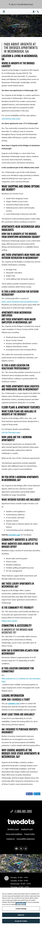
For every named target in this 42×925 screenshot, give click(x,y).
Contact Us (10, 839)
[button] (21, 4)
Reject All (21, 915)
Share (30, 794)
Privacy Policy (29, 834)
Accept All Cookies (21, 921)
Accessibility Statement (26, 838)
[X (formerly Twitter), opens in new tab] (21, 848)
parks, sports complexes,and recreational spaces (20, 301)
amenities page (14, 535)
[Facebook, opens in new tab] (16, 848)
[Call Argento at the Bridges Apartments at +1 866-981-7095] (38, 11)
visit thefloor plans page (11, 118)
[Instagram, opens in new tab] (25, 848)
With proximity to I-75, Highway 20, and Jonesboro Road (21, 679)
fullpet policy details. (9, 621)
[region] (21, 906)
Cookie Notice (20, 904)
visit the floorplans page (11, 432)
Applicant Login (27, 829)
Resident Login (13, 829)
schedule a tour (14, 703)
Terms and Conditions (14, 834)
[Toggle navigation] (4, 11)
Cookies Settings (21, 909)
